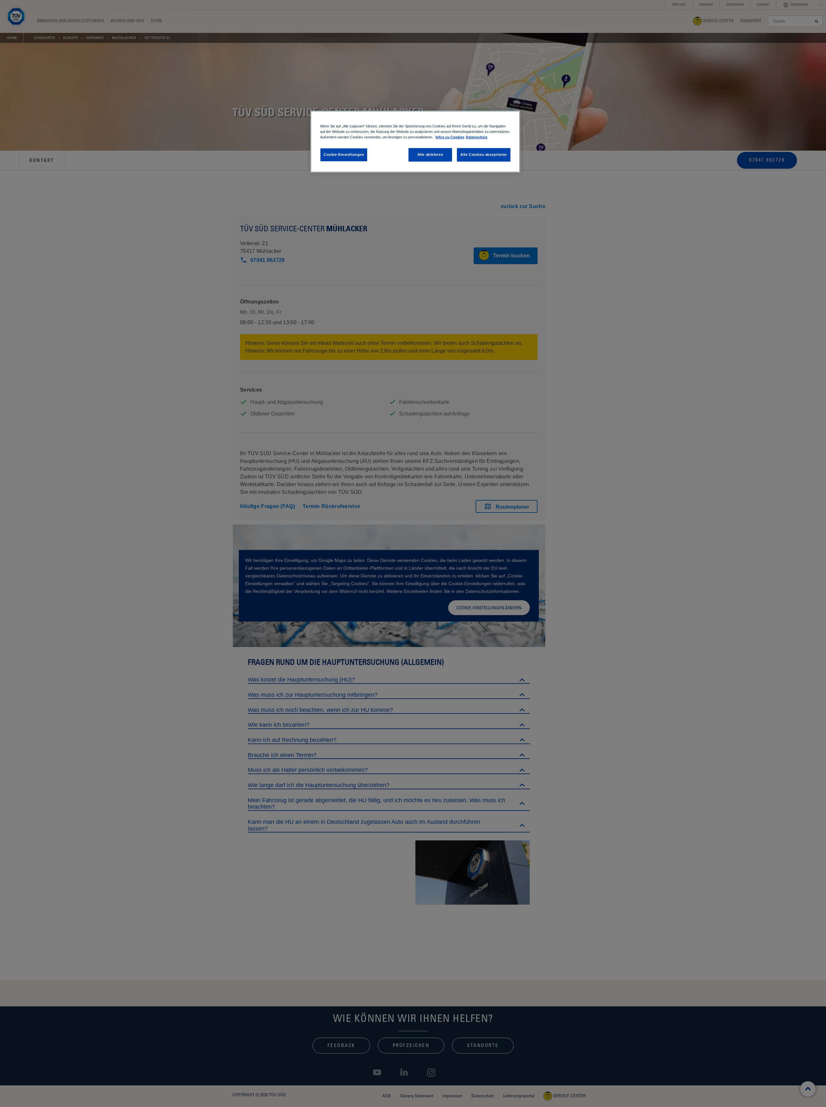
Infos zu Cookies (450, 137)
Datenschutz (477, 137)
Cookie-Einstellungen (344, 154)
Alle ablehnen (430, 154)
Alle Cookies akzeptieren (483, 154)
